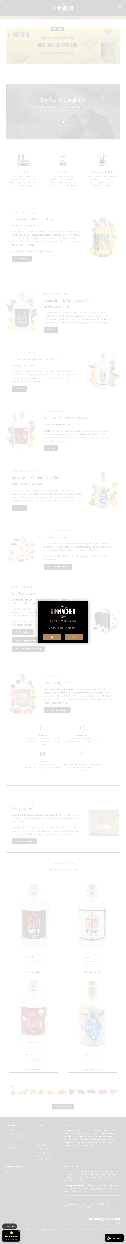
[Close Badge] (19, 1231)
